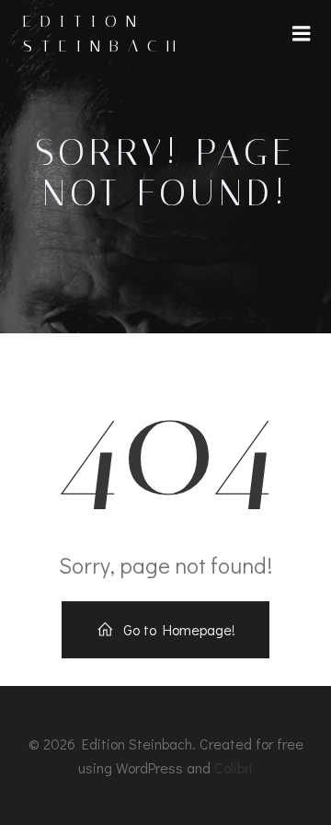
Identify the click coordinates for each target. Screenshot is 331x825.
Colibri (233, 767)
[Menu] (301, 34)
